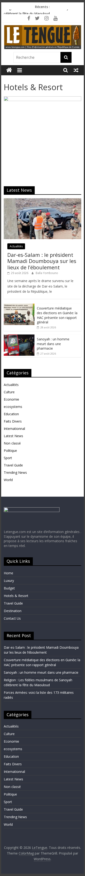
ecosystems (13, 406)
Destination (12, 611)
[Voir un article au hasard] (76, 70)
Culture (9, 392)
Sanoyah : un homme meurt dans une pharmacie (53, 344)
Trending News (15, 472)
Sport (8, 458)
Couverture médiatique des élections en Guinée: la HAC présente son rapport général (57, 315)
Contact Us (12, 618)
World (8, 480)
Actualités (16, 246)
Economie (11, 399)
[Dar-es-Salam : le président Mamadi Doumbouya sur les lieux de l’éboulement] (42, 201)
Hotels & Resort (16, 595)
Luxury (9, 580)
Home (8, 573)
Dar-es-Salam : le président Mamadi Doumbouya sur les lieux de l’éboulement (41, 261)
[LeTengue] (9, 70)
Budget (9, 588)
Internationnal (14, 428)
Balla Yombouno (47, 273)
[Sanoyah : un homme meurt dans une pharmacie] (19, 337)
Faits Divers (13, 421)
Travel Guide (13, 465)
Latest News (13, 436)
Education (11, 414)
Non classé (12, 443)
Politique (10, 450)
